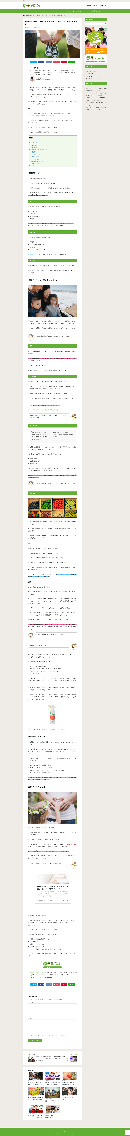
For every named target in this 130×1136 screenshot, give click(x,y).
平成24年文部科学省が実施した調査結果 (43, 115)
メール (30, 1024)
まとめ (32, 165)
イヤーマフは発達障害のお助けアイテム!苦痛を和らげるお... (52, 1083)
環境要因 (36, 156)
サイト (30, 1030)
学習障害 (36, 147)
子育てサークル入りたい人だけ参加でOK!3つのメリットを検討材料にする (96, 99)
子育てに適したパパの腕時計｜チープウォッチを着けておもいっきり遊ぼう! (96, 108)
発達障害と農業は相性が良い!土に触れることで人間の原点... (69, 1083)
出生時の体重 (39, 439)
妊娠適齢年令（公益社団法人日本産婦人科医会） (45, 410)
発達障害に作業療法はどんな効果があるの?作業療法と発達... (35, 1083)
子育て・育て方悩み (91, 71)
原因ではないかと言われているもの (40, 149)
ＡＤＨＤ (36, 145)
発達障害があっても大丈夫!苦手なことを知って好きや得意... (35, 1098)
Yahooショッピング (61, 729)
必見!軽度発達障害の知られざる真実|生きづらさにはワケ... (52, 1101)
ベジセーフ (31, 729)
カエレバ (44, 729)
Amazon (53, 729)
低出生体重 (37, 154)
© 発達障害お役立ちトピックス (60, 1133)
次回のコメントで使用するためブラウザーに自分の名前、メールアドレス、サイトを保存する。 (49, 1035)
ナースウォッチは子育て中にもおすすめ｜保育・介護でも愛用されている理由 (96, 94)
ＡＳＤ (35, 144)
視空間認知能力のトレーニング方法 (69, 1098)
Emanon (75, 1133)
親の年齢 (36, 152)
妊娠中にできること (36, 163)
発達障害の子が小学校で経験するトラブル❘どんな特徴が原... (35, 1116)
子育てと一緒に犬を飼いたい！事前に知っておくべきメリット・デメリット (96, 104)
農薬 (38, 159)
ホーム (33, 11)
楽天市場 (48, 729)
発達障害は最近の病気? (37, 161)
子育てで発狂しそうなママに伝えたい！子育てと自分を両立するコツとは (96, 89)
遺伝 (35, 151)
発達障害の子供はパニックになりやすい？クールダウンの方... (52, 1116)
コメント (31, 1002)
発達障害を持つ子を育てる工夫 (75, 11)
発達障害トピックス (96, 11)
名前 (30, 1018)
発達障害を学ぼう (54, 11)
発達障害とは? (34, 142)
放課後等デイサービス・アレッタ (37, 972)
